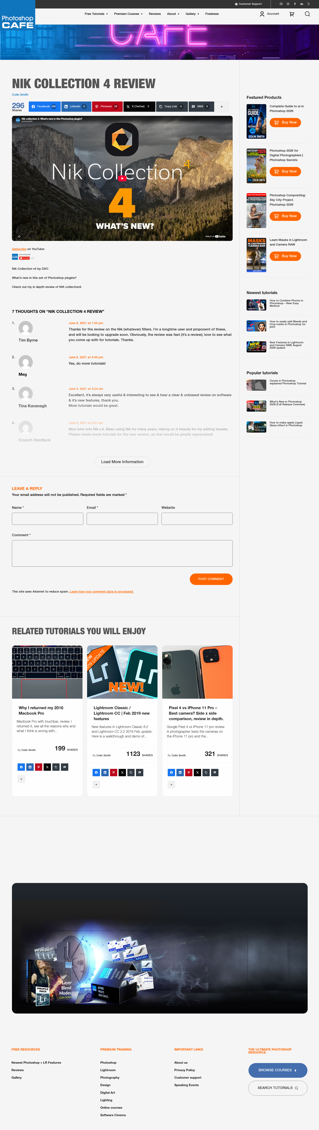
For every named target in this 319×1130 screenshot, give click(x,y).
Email (92, 507)
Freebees (212, 14)
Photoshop (108, 1062)
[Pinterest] (38, 767)
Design (105, 1085)
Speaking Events (186, 1085)
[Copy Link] (56, 767)
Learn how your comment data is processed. (102, 591)
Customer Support (250, 4)
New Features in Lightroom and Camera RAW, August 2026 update (286, 345)
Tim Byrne (28, 340)
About (171, 14)
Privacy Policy (184, 1070)
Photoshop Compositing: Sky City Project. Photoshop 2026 (288, 200)
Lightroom (108, 1070)
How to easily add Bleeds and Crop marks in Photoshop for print (288, 324)
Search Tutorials (275, 1088)
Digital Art (107, 1092)
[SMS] (64, 767)
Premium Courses (126, 14)
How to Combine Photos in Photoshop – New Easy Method (286, 303)
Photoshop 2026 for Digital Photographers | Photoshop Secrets (286, 155)
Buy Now (289, 122)
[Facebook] (21, 767)
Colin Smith (20, 94)
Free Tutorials (94, 14)
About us (181, 1062)
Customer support (187, 1077)
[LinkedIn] (30, 767)
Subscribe (19, 249)
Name (18, 507)
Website (168, 507)
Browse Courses (275, 1070)
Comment (21, 535)
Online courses (111, 1107)
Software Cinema (113, 1115)
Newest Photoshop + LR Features (36, 1062)
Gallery (191, 14)
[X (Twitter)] (47, 767)
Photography (109, 1077)
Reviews (155, 14)
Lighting (106, 1100)
